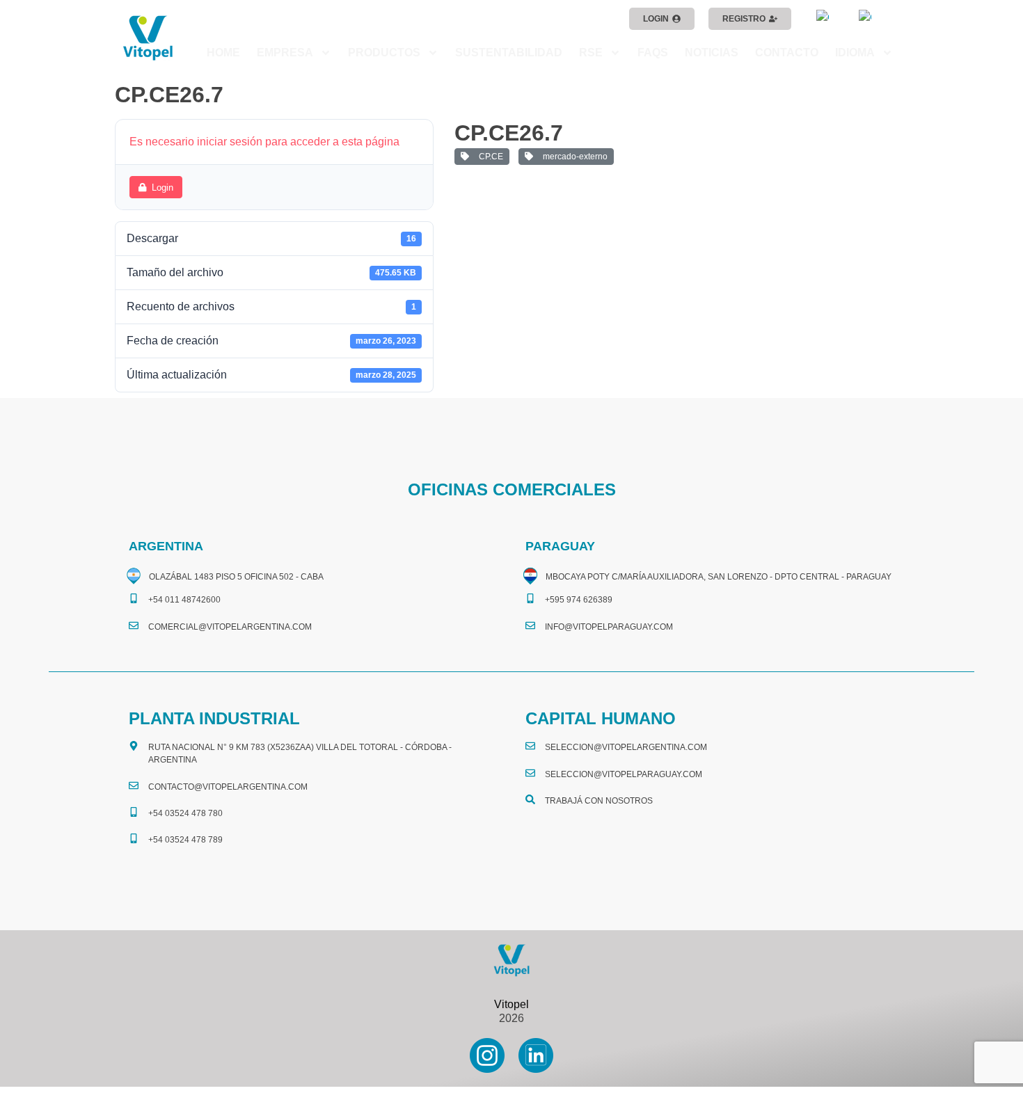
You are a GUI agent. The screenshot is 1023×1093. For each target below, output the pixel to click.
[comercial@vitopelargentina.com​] (133, 625)
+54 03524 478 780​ (185, 813)
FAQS (652, 52)
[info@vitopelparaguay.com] (530, 625)
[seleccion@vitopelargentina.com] (530, 746)
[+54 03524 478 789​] (133, 838)
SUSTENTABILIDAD (508, 52)
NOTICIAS (711, 52)
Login (162, 187)
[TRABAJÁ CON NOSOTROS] (530, 799)
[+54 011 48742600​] (133, 598)
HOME (223, 52)
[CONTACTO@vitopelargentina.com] (133, 785)
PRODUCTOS (384, 52)
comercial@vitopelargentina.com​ (230, 627)
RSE (591, 52)
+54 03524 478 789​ (185, 840)
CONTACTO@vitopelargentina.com (228, 787)
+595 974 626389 (578, 600)
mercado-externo (573, 156)
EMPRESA (285, 52)
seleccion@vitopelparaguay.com (623, 774)
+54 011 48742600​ (184, 600)
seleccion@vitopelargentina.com (626, 747)
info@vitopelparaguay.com (609, 627)
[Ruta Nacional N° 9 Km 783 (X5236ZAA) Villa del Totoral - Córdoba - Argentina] (133, 746)
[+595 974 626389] (530, 598)
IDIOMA (855, 52)
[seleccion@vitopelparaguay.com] (530, 773)
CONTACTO (786, 52)
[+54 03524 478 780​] (133, 812)
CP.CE (489, 156)
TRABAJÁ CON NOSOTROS (599, 801)
